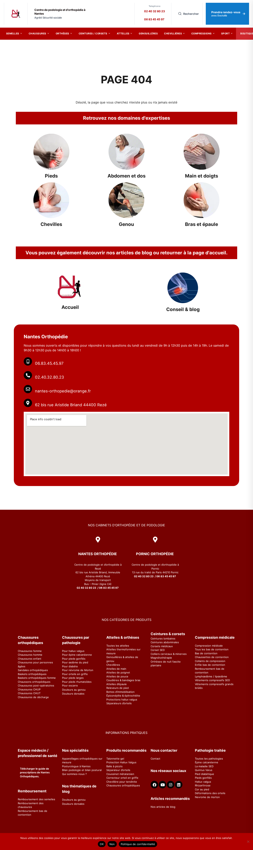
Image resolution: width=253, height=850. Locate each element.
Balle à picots (114, 766)
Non (112, 844)
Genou (126, 224)
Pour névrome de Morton (77, 670)
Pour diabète (70, 666)
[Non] (248, 841)
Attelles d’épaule (116, 684)
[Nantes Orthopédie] (16, 14)
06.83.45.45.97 (49, 363)
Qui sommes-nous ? (74, 774)
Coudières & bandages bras (123, 680)
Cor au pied (202, 789)
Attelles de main (116, 668)
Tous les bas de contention (211, 649)
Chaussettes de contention (212, 657)
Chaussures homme (30, 654)
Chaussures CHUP (29, 689)
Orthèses (62, 33)
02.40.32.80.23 (49, 377)
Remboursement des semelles (36, 799)
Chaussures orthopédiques (123, 785)
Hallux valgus (203, 781)
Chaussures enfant (29, 658)
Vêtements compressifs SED (212, 680)
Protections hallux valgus (121, 699)
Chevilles (51, 224)
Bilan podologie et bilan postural (82, 770)
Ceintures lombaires (163, 638)
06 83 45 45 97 (154, 19)
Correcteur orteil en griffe (122, 777)
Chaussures (37, 33)
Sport (225, 33)
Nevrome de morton (207, 797)
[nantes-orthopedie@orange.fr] (28, 389)
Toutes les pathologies (209, 758)
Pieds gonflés (203, 777)
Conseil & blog (183, 309)
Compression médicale (209, 645)
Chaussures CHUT (29, 693)
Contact (155, 758)
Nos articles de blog (163, 806)
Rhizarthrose (203, 785)
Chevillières (173, 33)
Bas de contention (206, 653)
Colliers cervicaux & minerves (169, 653)
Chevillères (113, 664)
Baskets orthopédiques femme (37, 677)
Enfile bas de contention (210, 664)
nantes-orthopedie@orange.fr (63, 391)
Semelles (12, 33)
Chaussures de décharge (33, 697)
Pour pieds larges (73, 677)
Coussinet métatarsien (120, 774)
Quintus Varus (203, 770)
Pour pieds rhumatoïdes (77, 681)
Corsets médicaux (162, 646)
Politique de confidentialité (138, 844)
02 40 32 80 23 (154, 11)
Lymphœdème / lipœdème (211, 676)
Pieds (51, 176)
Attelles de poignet (118, 672)
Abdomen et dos (126, 176)
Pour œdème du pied (75, 662)
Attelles (123, 33)
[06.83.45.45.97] (28, 361)
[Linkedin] (178, 784)
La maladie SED (204, 766)
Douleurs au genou (74, 689)
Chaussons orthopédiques (34, 681)
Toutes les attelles (117, 645)
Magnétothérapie (161, 657)
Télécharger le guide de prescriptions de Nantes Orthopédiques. (35, 772)
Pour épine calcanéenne (77, 654)
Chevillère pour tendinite (121, 781)
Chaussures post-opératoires (36, 685)
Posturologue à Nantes (76, 766)
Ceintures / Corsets (93, 33)
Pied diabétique (204, 774)
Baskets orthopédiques (32, 674)
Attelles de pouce (117, 676)
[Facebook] (154, 784)
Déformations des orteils (210, 793)
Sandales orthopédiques (33, 670)
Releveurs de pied (117, 687)
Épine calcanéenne (206, 762)
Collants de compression (210, 661)
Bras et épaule (201, 224)
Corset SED (158, 650)
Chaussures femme (30, 651)
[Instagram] (170, 784)
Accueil (70, 307)
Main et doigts (201, 176)
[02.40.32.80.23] (28, 375)
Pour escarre (70, 685)
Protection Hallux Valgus (121, 762)
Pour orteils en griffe (75, 674)
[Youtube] (162, 784)
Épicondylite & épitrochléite (123, 695)
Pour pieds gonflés (73, 658)
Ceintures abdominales (165, 642)
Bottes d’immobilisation (120, 691)
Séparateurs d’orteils (119, 703)
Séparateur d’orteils (118, 770)
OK (102, 844)
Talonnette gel (115, 758)
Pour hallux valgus (73, 651)
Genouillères (148, 33)
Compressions (201, 33)
